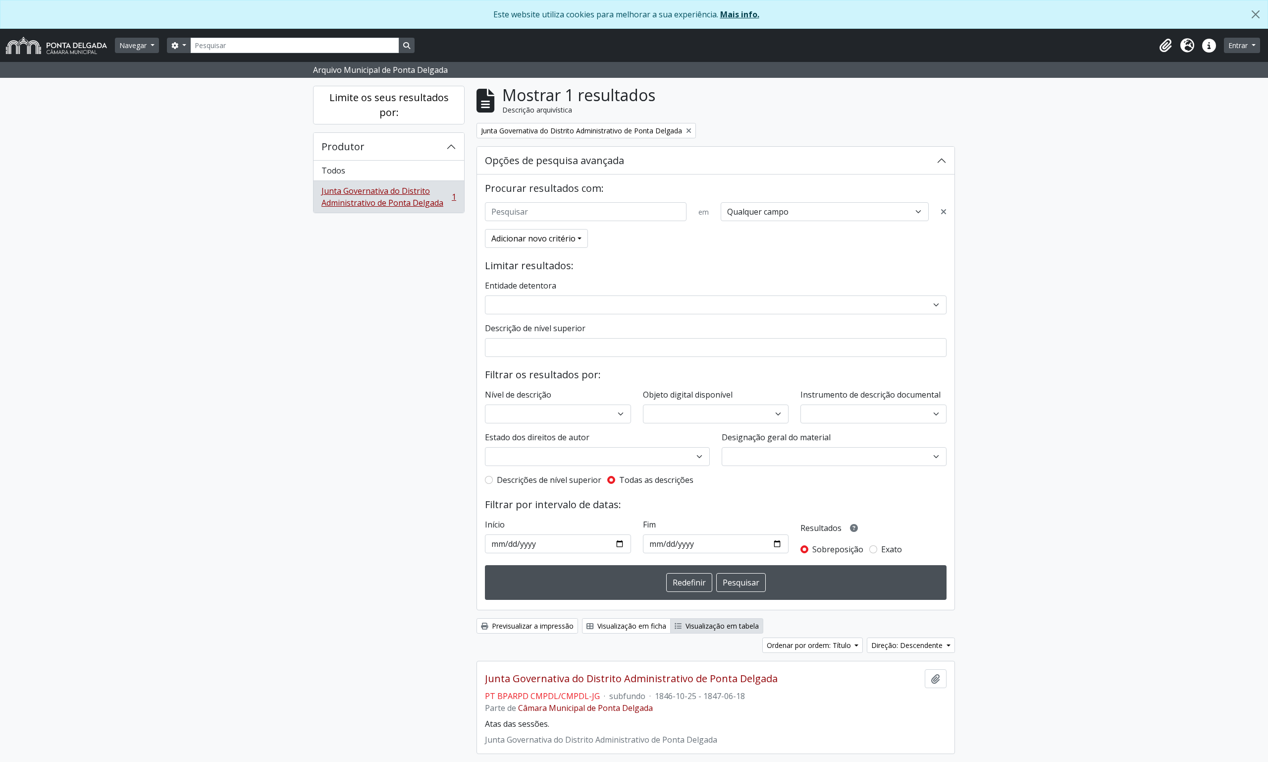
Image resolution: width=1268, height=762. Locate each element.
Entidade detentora (520, 285)
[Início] (60, 45)
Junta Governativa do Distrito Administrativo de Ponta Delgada (388, 196)
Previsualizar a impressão (532, 626)
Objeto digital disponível (688, 394)
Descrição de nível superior (535, 328)
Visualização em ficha (630, 626)
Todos (333, 170)
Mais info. (739, 14)
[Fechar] (1256, 14)
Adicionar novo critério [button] (533, 238)
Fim (649, 524)
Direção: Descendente (908, 645)
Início (495, 524)
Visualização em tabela (721, 626)
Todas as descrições (656, 479)
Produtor (343, 146)
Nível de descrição (518, 394)
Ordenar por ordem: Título (810, 645)
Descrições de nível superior (549, 479)
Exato (891, 549)
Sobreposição (837, 549)
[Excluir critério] (944, 212)
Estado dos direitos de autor (537, 437)
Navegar (134, 45)
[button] (1165, 46)
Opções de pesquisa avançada (554, 160)
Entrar (1239, 45)
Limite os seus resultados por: (389, 105)
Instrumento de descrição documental (870, 394)
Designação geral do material (776, 437)
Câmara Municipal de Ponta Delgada (585, 708)
